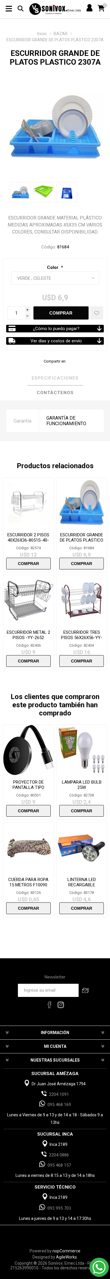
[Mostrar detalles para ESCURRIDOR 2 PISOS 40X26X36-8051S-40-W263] (28, 503)
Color (53, 267)
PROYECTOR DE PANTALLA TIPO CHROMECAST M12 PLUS (28, 790)
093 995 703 (59, 1208)
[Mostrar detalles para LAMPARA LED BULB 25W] (81, 750)
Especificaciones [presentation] (55, 378)
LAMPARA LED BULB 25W (81, 785)
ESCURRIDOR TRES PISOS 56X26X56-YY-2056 (81, 637)
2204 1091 (59, 1094)
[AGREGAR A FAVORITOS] (96, 313)
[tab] (55, 378)
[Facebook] (49, 1005)
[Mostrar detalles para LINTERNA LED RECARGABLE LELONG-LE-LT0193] (81, 847)
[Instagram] (60, 1005)
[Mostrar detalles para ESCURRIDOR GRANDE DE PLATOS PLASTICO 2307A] (81, 503)
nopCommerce (66, 1251)
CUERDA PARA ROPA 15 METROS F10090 (28, 882)
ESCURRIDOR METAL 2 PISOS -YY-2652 (28, 635)
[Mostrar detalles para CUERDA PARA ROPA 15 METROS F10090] (28, 847)
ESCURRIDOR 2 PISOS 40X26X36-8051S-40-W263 (28, 540)
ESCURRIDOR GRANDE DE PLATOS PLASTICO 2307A (81, 540)
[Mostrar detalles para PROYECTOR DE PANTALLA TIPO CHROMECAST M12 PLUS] (28, 750)
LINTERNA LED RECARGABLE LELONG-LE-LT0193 (82, 885)
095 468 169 (59, 1104)
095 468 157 (59, 1165)
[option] (20, 192)
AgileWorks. (67, 1257)
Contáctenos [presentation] (55, 392)
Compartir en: (55, 361)
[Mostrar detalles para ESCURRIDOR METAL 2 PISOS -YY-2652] (28, 600)
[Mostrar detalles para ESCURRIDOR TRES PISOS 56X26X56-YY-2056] (81, 600)
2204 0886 (59, 1155)
